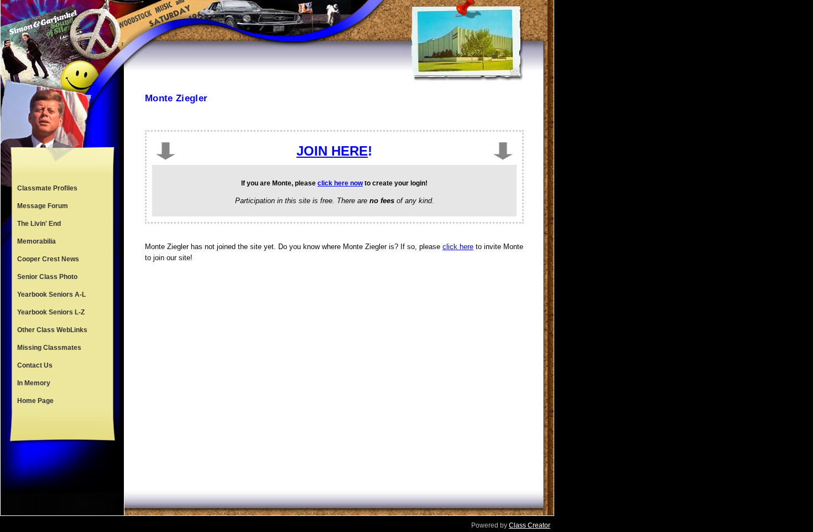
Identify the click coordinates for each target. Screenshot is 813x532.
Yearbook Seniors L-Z (51, 312)
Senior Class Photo (47, 277)
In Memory (33, 383)
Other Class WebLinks (52, 330)
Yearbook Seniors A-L (51, 294)
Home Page (35, 401)
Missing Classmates (49, 348)
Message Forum (42, 206)
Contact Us (35, 365)
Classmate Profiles (47, 188)
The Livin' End (39, 224)
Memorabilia (36, 241)
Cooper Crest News (48, 259)
